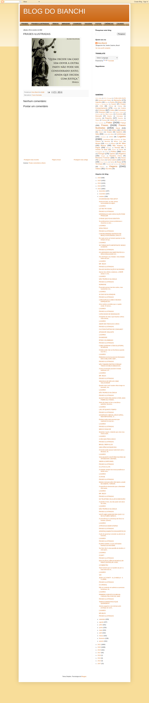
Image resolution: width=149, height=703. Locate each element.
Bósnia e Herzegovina (101, 104)
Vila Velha (108, 169)
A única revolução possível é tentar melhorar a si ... (110, 369)
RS (116, 158)
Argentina (98, 102)
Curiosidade (122, 110)
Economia (119, 114)
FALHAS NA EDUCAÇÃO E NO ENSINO (111, 269)
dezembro (102, 191)
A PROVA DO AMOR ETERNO (108, 526)
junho (101, 627)
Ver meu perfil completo (102, 48)
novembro (102, 194)
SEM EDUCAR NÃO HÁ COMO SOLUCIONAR (109, 382)
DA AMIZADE (103, 337)
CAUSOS (120, 24)
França (123, 123)
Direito (111, 112)
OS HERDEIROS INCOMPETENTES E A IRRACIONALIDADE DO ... (111, 253)
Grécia (106, 130)
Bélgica (120, 102)
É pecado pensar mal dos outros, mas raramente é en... (111, 288)
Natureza (108, 147)
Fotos (109, 122)
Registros (122, 154)
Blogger (83, 676)
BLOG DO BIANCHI (54, 11)
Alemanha (117, 100)
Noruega (117, 147)
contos (115, 108)
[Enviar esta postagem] (48, 92)
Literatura (103, 136)
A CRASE (102, 477)
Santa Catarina (112, 160)
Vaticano (102, 166)
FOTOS (98, 24)
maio (101, 630)
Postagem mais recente (31, 160)
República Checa (116, 156)
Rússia (123, 158)
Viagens (113, 166)
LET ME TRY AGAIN (105, 209)
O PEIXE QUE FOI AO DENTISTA (109, 218)
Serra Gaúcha (104, 162)
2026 (99, 178)
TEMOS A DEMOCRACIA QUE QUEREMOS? (108, 602)
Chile (101, 106)
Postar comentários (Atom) (37, 163)
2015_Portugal (108, 98)
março (101, 636)
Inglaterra (119, 132)
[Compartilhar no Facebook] (59, 92)
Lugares (121, 136)
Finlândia (112, 120)
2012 (99, 658)
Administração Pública (104, 100)
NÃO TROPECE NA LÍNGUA (108, 279)
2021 (99, 644)
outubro (101, 196)
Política (113, 151)
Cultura (112, 110)
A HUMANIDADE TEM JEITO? (108, 199)
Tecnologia (98, 164)
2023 (99, 186)
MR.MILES (102, 613)
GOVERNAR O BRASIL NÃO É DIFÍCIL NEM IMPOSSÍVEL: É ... (111, 416)
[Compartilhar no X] (57, 92)
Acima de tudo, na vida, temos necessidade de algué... (108, 202)
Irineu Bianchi (102, 43)
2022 (99, 189)
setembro (102, 619)
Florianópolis (120, 120)
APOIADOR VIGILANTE (106, 332)
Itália (97, 134)
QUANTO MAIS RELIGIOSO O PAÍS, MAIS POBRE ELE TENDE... (112, 399)
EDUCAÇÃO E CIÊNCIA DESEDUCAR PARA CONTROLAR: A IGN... (111, 561)
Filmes (97, 120)
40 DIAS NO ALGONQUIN (107, 294)
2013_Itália (98, 98)
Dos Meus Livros (108, 114)
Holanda (123, 130)
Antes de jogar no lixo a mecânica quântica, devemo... (109, 403)
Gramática (98, 130)
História (114, 130)
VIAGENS (88, 24)
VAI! (100, 575)
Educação (98, 116)
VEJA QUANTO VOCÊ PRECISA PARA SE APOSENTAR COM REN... (112, 458)
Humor (101, 132)
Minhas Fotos (118, 141)
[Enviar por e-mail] (52, 92)
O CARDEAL (103, 585)
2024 (99, 183)
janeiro (101, 641)
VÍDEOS (55, 24)
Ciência (111, 106)
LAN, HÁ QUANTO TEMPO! (107, 409)
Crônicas (101, 110)
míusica (107, 143)
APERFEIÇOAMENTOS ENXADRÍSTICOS (112, 531)
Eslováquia (120, 116)
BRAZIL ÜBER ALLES (106, 444)
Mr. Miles (122, 143)
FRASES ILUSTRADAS (40, 24)
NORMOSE (102, 284)
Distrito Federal (119, 112)
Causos (113, 104)
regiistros (112, 154)
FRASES (24, 24)
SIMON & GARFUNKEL (106, 461)
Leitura (112, 134)
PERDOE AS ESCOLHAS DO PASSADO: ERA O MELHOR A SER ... (112, 358)
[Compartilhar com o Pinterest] (61, 92)
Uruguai (123, 164)
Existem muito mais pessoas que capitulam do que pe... (109, 420)
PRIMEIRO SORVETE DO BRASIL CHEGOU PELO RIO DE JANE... (110, 595)
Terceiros (115, 164)
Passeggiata (98, 151)
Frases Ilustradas (37, 95)
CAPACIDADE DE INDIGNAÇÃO (109, 314)
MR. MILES (102, 264)
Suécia (112, 162)
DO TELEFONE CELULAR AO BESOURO (112, 499)
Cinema (120, 106)
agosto (101, 622)
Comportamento (101, 108)
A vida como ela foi (120, 98)
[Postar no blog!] (55, 92)
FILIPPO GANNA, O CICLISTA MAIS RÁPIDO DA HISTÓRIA (110, 544)
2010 (99, 661)
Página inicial (56, 160)
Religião (103, 156)
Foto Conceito (99, 123)
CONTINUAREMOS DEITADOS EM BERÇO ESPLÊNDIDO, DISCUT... (110, 234)
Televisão (108, 164)
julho (101, 625)
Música (103, 145)
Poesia (106, 151)
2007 (99, 663)
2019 (99, 650)
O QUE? (101, 555)
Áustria (112, 102)
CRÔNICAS (109, 24)
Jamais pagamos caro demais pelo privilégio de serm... (110, 607)
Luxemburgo (106, 139)
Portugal (101, 154)
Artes (106, 102)
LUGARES (102, 206)
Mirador (97, 143)
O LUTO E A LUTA (104, 467)
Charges (123, 104)
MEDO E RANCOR (105, 429)
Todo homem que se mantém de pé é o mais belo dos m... (111, 568)
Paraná (121, 149)
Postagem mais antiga (81, 160)
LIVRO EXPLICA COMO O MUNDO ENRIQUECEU (110, 300)
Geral (118, 128)
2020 (99, 647)
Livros (111, 137)
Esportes (120, 118)
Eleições (109, 116)
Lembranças (121, 134)
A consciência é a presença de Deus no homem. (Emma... (111, 519)
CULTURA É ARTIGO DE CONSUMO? (111, 329)
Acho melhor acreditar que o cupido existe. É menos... (110, 305)
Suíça (119, 162)
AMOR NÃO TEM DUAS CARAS (109, 324)
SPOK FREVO (103, 228)
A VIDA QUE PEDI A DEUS (107, 439)
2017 (99, 652)
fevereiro (102, 638)
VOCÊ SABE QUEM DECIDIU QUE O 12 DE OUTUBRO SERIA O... (111, 515)
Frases (104, 125)
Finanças (104, 120)
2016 (99, 655)
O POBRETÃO (103, 565)
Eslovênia (98, 118)
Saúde (123, 160)
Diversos (97, 114)
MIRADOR (66, 24)
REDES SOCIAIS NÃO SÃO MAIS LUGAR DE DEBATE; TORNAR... (112, 483)
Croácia (123, 108)
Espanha (108, 118)
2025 (99, 180)
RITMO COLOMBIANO (106, 340)
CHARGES (77, 24)
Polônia (124, 151)
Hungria (109, 132)
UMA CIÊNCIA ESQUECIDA (108, 447)
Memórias (107, 141)
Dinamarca (102, 112)
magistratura (117, 139)
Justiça (106, 134)
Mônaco (113, 143)
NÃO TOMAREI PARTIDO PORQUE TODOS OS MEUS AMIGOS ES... (110, 365)
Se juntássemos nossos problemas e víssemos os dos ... (110, 222)
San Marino (101, 160)
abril (100, 633)
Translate (111, 61)
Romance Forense (102, 158)
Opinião (114, 149)
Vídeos (98, 169)
